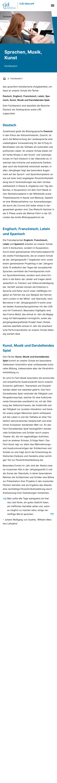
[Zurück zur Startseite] (4, 78)
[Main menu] (52, 5)
